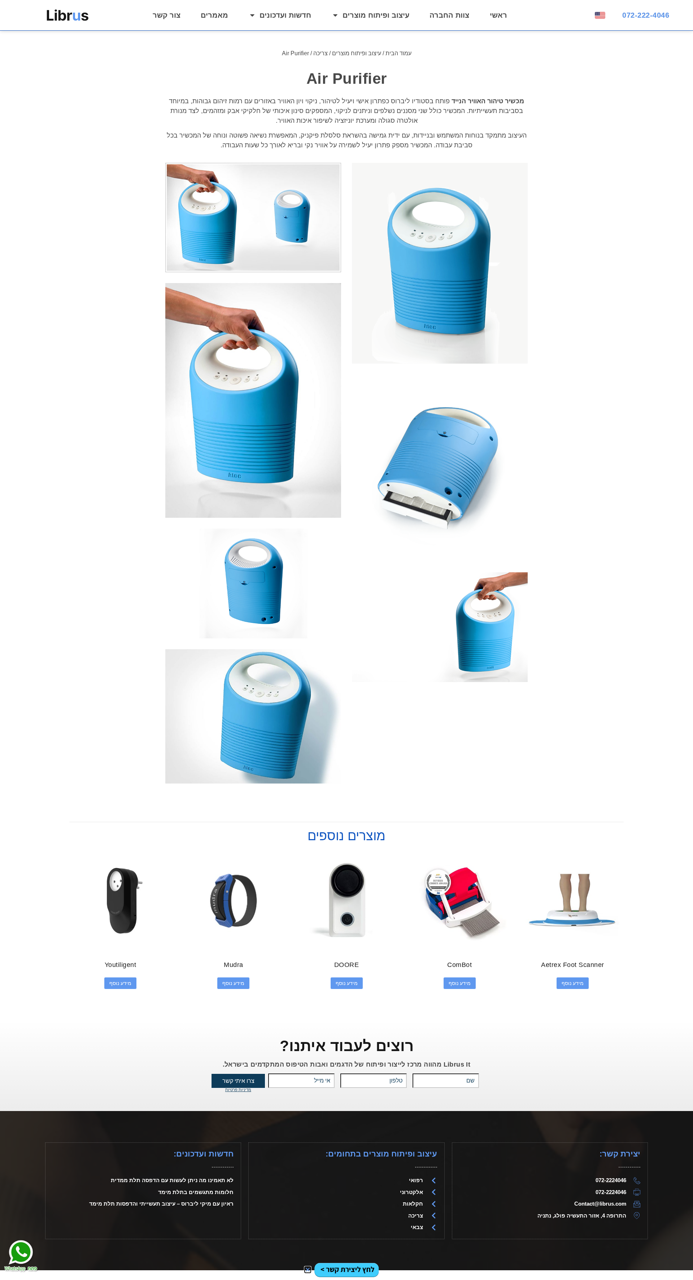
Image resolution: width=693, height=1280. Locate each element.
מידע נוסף (573, 983)
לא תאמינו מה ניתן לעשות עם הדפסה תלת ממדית (172, 1180)
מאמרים (214, 15)
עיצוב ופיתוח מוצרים (376, 15)
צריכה (320, 53)
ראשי (498, 15)
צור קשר (166, 15)
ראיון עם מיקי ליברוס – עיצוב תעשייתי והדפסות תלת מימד (161, 1204)
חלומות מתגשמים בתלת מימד (196, 1192)
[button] (307, 1269)
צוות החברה (449, 15)
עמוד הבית (398, 53)
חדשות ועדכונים (285, 15)
